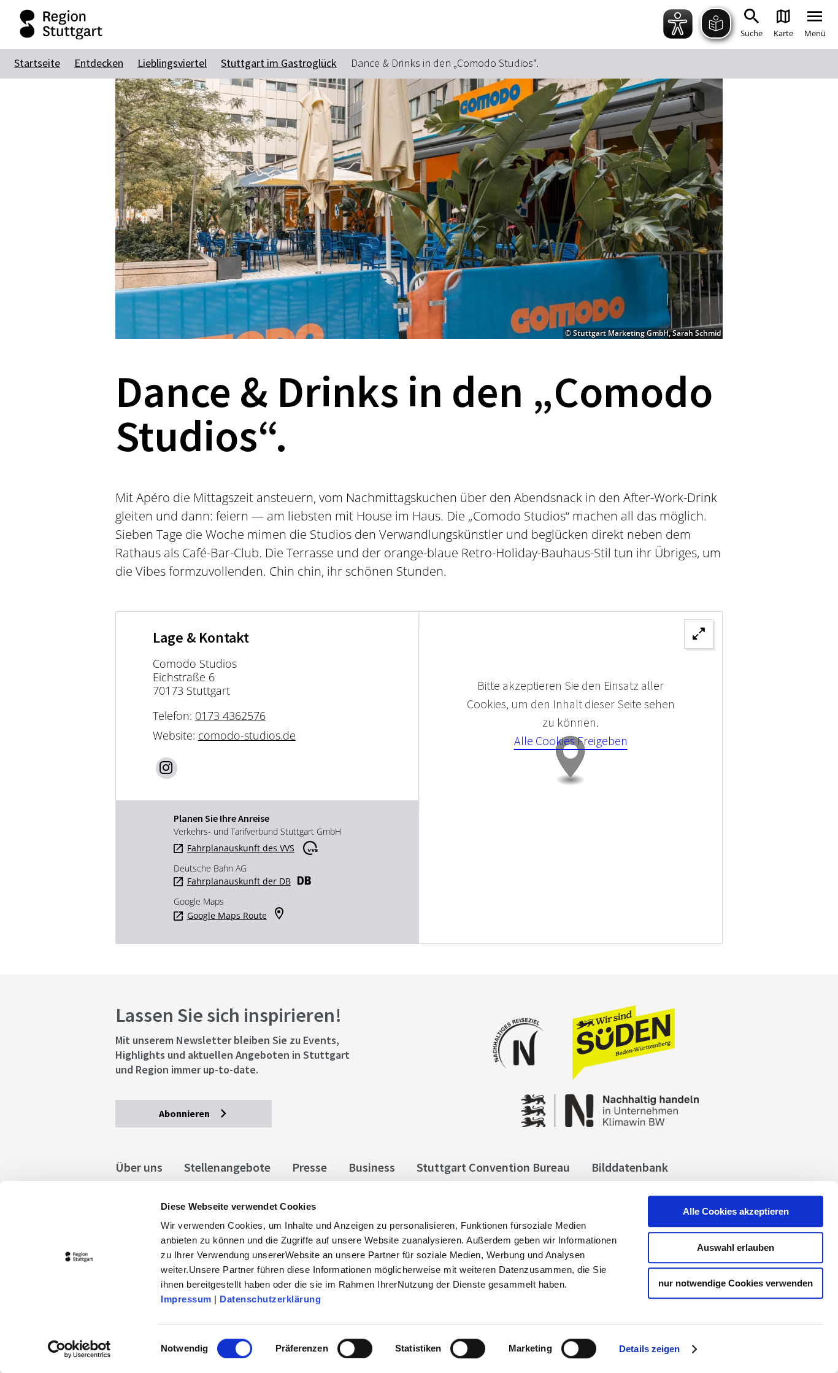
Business (371, 1167)
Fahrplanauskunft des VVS (240, 848)
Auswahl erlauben (735, 1247)
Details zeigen (649, 1349)
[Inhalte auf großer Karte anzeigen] (570, 777)
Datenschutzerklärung (270, 1299)
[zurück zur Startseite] (52, 24)
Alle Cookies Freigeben (571, 740)
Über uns (139, 1167)
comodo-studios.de (247, 735)
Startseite (37, 63)
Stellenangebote (227, 1167)
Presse (309, 1167)
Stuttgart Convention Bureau (493, 1167)
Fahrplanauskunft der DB (239, 881)
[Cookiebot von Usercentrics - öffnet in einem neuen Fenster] (79, 1349)
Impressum (186, 1299)
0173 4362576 (230, 715)
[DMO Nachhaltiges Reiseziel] (524, 1077)
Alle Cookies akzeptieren (736, 1211)
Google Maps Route (227, 915)
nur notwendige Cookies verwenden (735, 1283)
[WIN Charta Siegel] (655, 1104)
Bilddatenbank (629, 1167)
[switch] (354, 1348)
